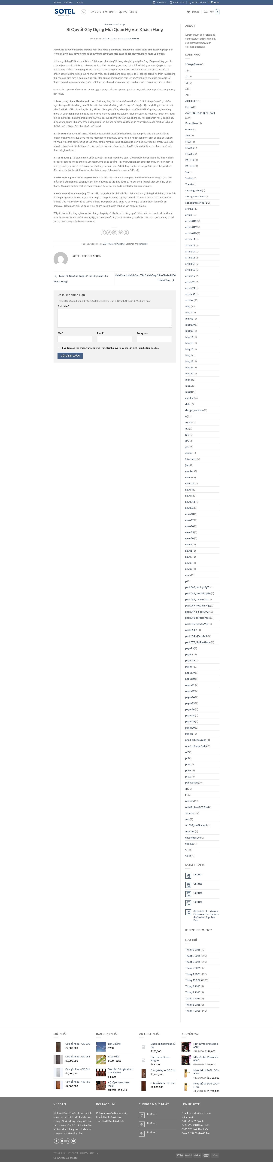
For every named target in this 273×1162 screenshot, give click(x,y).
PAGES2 (189, 159)
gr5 (187, 446)
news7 (188, 556)
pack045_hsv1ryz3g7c (197, 587)
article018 (191, 220)
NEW (188, 141)
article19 (190, 275)
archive (189, 208)
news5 (188, 544)
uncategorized (193, 837)
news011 (190, 501)
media (188, 471)
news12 (189, 520)
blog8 (188, 391)
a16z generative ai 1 (196, 202)
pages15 (190, 703)
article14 (190, 251)
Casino (189, 106)
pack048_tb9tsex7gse (197, 617)
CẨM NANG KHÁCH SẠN (114, 25)
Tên (60, 333)
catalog (189, 397)
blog (187, 306)
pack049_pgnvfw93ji (196, 623)
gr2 (187, 434)
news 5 (189, 495)
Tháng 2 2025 (192, 998)
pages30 (190, 727)
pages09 (190, 672)
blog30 (189, 373)
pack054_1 (191, 629)
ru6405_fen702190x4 (197, 806)
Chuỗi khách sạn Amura (108, 1116)
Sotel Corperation (129, 39)
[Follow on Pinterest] (73, 1141)
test (187, 819)
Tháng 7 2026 (192, 955)
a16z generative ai (195, 196)
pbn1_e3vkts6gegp (195, 739)
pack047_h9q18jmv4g (197, 605)
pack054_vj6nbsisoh (196, 635)
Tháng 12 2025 (193, 980)
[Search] (83, 11)
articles (189, 300)
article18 (190, 269)
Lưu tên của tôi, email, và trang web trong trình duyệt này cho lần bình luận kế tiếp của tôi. (110, 348)
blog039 (190, 324)
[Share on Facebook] (103, 232)
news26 (189, 538)
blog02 (189, 318)
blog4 (188, 379)
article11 (190, 239)
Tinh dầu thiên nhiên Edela (110, 1120)
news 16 (189, 483)
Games (189, 129)
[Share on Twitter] (109, 232)
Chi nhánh (68, 2)
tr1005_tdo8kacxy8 (196, 825)
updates (189, 843)
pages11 (190, 684)
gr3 (187, 440)
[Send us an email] (218, 2)
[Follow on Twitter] (215, 2)
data (187, 403)
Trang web (142, 333)
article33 (190, 294)
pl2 (187, 751)
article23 (190, 281)
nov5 (188, 574)
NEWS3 (189, 153)
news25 (189, 532)
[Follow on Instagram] (212, 2)
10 (186, 76)
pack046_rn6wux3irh (196, 599)
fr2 (187, 428)
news (188, 477)
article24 (190, 287)
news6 (188, 550)
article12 (190, 245)
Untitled (197, 874)
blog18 (189, 342)
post (187, 764)
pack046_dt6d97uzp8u (198, 593)
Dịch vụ (123, 12)
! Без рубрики (193, 64)
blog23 (189, 367)
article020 (191, 233)
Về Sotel (57, 2)
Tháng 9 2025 (192, 986)
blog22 (189, 361)
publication (191, 782)
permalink (143, 243)
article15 (190, 257)
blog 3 (188, 312)
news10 (189, 513)
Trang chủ (94, 12)
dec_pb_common (194, 410)
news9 (188, 568)
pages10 (190, 678)
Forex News (191, 123)
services (189, 812)
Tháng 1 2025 (192, 1004)
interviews (191, 458)
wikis (188, 855)
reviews (189, 800)
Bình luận (63, 306)
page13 (189, 648)
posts (188, 770)
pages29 (190, 721)
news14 (189, 526)
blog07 (189, 330)
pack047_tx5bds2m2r (197, 611)
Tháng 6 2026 (192, 961)
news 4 (189, 489)
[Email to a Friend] (114, 232)
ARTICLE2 (191, 100)
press (188, 776)
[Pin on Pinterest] (120, 232)
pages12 (190, 690)
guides (188, 452)
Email (100, 333)
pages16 (190, 709)
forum (188, 422)
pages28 (190, 715)
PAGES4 (189, 165)
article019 (191, 226)
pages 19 (190, 660)
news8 (188, 562)
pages (188, 654)
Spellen (189, 178)
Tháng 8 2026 (192, 949)
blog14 (189, 336)
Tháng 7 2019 (192, 1010)
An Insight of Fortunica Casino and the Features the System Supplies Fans (206, 915)
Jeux (187, 135)
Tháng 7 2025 (192, 992)
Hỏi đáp (80, 2)
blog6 (188, 385)
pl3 (187, 758)
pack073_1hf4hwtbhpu (198, 642)
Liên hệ (134, 12)
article (188, 214)
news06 (189, 507)
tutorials (189, 831)
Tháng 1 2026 (192, 974)
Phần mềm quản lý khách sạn (111, 1112)
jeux (187, 464)
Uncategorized (193, 190)
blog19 (189, 349)
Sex (187, 172)
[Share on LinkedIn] (126, 232)
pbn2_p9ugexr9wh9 (196, 745)
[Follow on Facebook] (209, 2)
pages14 (190, 697)
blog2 (188, 355)
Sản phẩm (108, 12)
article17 (190, 263)
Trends (189, 184)
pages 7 (189, 666)
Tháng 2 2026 (192, 967)
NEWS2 (189, 147)
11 (186, 82)
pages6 (189, 733)
